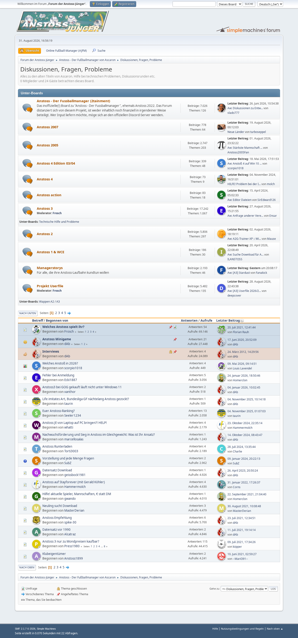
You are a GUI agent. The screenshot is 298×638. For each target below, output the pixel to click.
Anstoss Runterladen (57, 446)
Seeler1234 (72, 415)
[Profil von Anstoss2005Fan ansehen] (222, 148)
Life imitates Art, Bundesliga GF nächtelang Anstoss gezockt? (85, 399)
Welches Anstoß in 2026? (60, 363)
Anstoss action (49, 194)
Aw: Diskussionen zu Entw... (245, 108)
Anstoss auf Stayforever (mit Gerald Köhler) (73, 482)
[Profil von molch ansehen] (222, 182)
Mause (271, 239)
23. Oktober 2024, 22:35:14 (244, 423)
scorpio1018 (235, 168)
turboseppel (258, 132)
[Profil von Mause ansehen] (222, 236)
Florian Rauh (241, 332)
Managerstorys (50, 267)
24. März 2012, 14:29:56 (243, 352)
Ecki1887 (70, 380)
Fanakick (261, 273)
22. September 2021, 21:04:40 (246, 494)
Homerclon (240, 380)
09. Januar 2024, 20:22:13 (243, 459)
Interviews (50, 351)
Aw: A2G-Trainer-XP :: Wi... (244, 239)
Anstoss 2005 (47, 145)
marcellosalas (73, 439)
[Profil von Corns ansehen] (222, 487)
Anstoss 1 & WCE (50, 252)
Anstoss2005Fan (238, 152)
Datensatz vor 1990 (56, 529)
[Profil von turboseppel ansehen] (222, 130)
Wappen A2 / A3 (49, 302)
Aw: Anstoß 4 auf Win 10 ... (244, 163)
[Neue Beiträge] (27, 108)
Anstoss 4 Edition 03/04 (56, 163)
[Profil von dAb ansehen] (36, 344)
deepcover (234, 295)
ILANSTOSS (234, 259)
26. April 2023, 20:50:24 (242, 471)
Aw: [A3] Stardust (238, 273)
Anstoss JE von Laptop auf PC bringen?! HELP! (74, 423)
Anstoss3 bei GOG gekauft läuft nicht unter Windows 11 (82, 387)
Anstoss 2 (45, 233)
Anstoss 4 (45, 179)
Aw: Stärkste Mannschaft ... (244, 148)
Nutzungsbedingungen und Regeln (242, 628)
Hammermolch (242, 428)
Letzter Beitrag (228, 320)
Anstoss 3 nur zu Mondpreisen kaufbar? (70, 541)
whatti (68, 427)
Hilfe (215, 628)
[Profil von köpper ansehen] (222, 547)
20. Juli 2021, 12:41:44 (241, 327)
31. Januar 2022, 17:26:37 (243, 482)
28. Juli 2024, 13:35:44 (241, 447)
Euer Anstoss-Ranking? (58, 411)
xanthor (70, 392)
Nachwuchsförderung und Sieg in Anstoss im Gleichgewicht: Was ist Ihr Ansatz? (98, 434)
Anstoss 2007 (47, 127)
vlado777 (233, 113)
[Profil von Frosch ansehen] (36, 332)
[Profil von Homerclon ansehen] (222, 380)
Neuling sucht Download (59, 506)
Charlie (237, 451)
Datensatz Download (57, 470)
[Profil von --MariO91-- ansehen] (222, 559)
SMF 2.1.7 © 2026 (25, 628)
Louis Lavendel (242, 368)
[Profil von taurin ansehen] (36, 404)
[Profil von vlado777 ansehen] (222, 110)
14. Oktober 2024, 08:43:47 (244, 435)
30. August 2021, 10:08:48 (244, 506)
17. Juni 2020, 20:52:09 (242, 340)
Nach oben (26, 567)
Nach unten (27, 313)
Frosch (57, 213)
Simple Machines (46, 628)
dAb (67, 344)
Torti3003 (71, 451)
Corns (236, 487)
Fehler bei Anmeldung (58, 375)
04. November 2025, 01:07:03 (246, 411)
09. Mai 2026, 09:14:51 (242, 364)
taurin (68, 404)
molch (271, 184)
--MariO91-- (240, 559)
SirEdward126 (266, 200)
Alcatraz (70, 534)
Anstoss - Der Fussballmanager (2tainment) (73, 100)
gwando (70, 498)
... (102, 546)
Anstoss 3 (45, 208)
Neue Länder (236, 132)
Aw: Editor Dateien (239, 200)
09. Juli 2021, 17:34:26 (241, 542)
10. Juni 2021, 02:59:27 (242, 554)
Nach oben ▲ (275, 628)
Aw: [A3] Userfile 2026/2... (244, 291)
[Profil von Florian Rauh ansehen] (222, 332)
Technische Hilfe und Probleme (59, 222)
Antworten (189, 320)
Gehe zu (214, 588)
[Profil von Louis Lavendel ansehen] (222, 368)
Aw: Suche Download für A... (245, 255)
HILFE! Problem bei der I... (244, 184)
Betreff (37, 320)
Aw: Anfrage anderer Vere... (245, 216)
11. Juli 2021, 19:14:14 (241, 530)
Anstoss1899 (73, 558)
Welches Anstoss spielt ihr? (63, 327)
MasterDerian (74, 510)
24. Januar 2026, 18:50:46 (243, 376)
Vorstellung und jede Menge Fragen (68, 458)
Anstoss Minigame (56, 339)
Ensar (273, 216)
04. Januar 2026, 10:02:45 (243, 387)
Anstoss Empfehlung (57, 518)
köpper (237, 547)
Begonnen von (57, 320)
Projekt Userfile (50, 286)
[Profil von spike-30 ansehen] (36, 523)
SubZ (67, 463)
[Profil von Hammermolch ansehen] (222, 428)
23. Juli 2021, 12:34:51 (241, 518)
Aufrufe (206, 320)
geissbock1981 (75, 475)
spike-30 (70, 522)
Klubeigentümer (54, 554)
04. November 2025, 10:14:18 (246, 399)
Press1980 (72, 546)
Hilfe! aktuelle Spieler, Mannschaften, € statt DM (76, 494)
